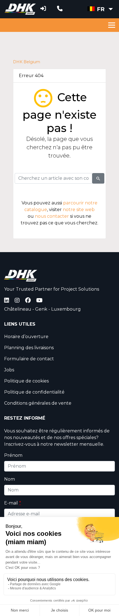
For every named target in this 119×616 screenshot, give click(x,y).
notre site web (79, 209)
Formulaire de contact (29, 358)
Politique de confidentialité (34, 392)
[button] (100, 9)
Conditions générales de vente (37, 403)
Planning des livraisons (29, 347)
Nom (9, 479)
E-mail (12, 503)
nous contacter (52, 216)
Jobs (9, 369)
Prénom (13, 455)
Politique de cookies (26, 381)
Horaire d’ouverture (26, 336)
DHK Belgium (26, 62)
